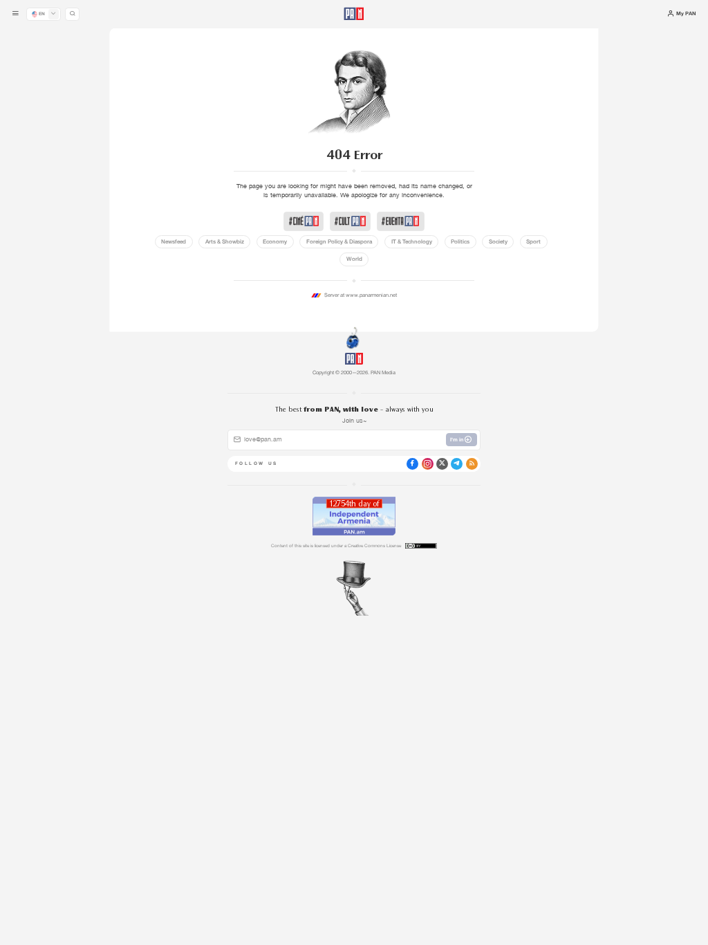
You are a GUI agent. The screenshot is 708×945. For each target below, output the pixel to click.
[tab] (445, 241)
